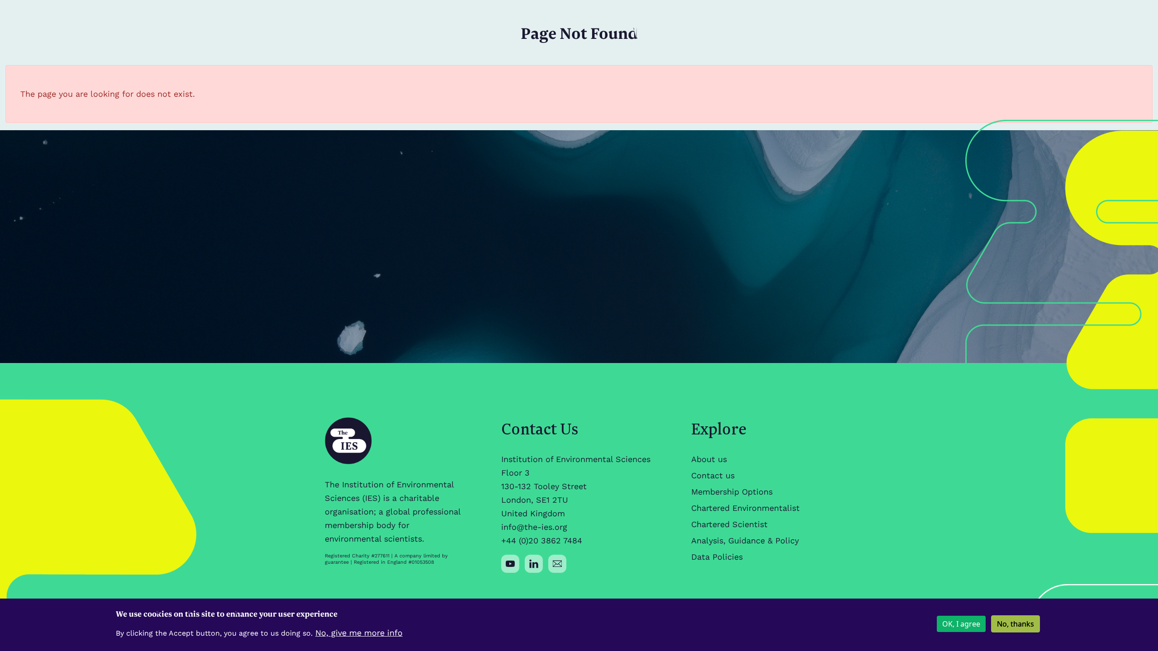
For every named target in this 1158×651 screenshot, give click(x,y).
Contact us (713, 475)
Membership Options (732, 491)
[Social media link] (510, 564)
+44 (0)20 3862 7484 (541, 540)
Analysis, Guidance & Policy (745, 540)
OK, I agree (961, 624)
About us (709, 459)
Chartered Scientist (729, 524)
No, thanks (1015, 624)
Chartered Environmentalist (745, 508)
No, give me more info (359, 632)
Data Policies (717, 556)
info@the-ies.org (534, 527)
